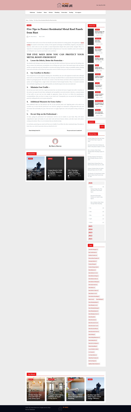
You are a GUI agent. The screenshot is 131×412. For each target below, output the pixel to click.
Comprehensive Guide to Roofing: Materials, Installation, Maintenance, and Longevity (55, 173)
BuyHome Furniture (93, 255)
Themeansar (32, 409)
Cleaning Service (99, 101)
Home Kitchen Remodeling (94, 296)
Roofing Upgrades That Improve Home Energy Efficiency (34, 172)
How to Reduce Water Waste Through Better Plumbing (75, 396)
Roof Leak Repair (92, 360)
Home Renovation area (93, 322)
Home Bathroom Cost (93, 272)
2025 (90, 226)
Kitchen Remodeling (93, 346)
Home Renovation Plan (93, 328)
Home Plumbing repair (93, 311)
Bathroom (32, 12)
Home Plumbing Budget (93, 302)
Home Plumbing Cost (93, 305)
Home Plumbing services (94, 313)
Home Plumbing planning (94, 308)
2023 (90, 232)
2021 (90, 239)
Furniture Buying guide (93, 267)
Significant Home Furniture (94, 363)
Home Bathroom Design (93, 275)
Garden (97, 83)
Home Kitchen (92, 287)
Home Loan (91, 299)
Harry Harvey (34, 36)
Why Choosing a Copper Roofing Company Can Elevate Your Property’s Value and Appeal (75, 173)
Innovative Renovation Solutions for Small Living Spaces (96, 197)
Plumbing (57, 12)
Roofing (71, 12)
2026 (90, 183)
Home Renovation (92, 319)
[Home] (27, 12)
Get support (78, 12)
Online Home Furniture (93, 357)
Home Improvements (93, 284)
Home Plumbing (99, 299)
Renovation (64, 12)
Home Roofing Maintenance (94, 337)
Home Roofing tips (93, 340)
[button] (104, 12)
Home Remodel (92, 316)
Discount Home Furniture (94, 258)
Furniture (39, 12)
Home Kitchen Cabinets (93, 290)
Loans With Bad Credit (93, 349)
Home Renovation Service (94, 331)
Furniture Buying (92, 264)
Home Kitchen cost (93, 293)
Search (91, 122)
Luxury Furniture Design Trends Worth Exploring (99, 95)
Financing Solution (92, 261)
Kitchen (51, 12)
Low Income (91, 352)
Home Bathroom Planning (94, 281)
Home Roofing (92, 334)
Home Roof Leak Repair (93, 343)
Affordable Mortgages (93, 249)
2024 (90, 229)
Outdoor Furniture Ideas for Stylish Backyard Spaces (99, 77)
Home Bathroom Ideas (93, 278)
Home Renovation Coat (93, 325)
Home (45, 12)
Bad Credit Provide (93, 252)
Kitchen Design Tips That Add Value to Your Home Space (99, 33)
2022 (90, 236)
